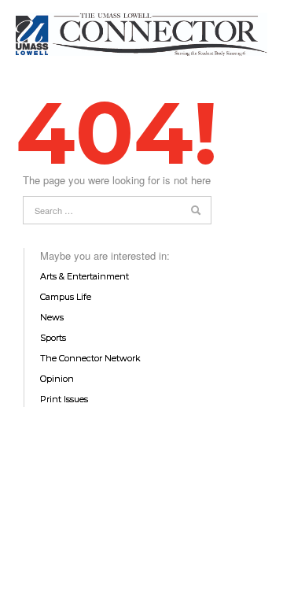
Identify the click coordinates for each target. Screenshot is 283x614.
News (52, 317)
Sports (53, 337)
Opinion (57, 378)
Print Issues (64, 399)
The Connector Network (90, 358)
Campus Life (65, 296)
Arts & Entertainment (84, 276)
